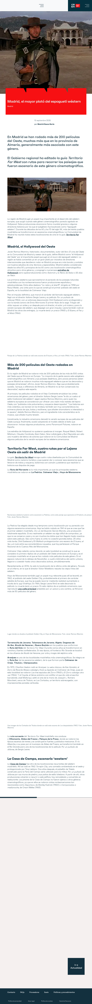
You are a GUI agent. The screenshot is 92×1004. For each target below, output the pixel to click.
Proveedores (34, 992)
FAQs (22, 992)
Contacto (11, 992)
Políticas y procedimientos (64, 992)
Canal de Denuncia (65, 1001)
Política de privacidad (14, 1001)
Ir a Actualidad (76, 966)
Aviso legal (31, 1001)
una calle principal (27, 589)
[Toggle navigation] (41, 5)
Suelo (46, 992)
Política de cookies (47, 1001)
